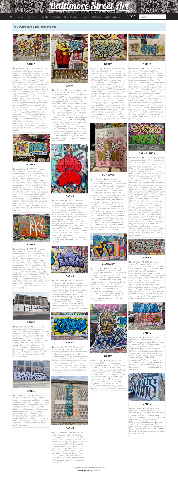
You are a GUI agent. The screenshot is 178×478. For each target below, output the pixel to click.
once (152, 212)
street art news (70, 16)
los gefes (160, 203)
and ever (40, 68)
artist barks (22, 71)
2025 (70, 200)
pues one (137, 221)
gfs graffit (149, 189)
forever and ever (34, 109)
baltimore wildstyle (30, 77)
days (25, 107)
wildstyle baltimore (136, 235)
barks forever (23, 84)
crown (15, 98)
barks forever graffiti (105, 197)
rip (29, 125)
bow (109, 206)
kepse (142, 201)
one (130, 214)
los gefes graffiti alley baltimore (141, 208)
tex (113, 229)
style (29, 128)
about (20, 16)
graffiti (26, 112)
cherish (42, 93)
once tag (158, 212)
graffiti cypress (39, 114)
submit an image (112, 16)
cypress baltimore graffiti (31, 100)
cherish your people (21, 96)
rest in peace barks (26, 123)
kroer (161, 201)
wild (146, 230)
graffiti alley (33, 16)
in (24, 116)
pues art (153, 214)
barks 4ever (113, 190)
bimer (147, 182)
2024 (36, 395)
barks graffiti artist (98, 199)
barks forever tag (23, 87)
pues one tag (148, 221)
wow (116, 229)
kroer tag (132, 203)
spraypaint (43, 125)
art (46, 68)
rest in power (40, 123)
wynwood (56, 16)
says (106, 227)
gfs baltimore (140, 189)
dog (29, 107)
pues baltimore (140, 217)
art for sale (96, 16)
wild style (153, 230)
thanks (28, 354)
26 (35, 68)
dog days (35, 107)
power (31, 121)
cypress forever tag (27, 102)
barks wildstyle (22, 93)
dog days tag (80, 119)
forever (24, 109)
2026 (31, 68)
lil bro (34, 116)
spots (21, 352)
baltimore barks (115, 181)
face (18, 109)
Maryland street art (29, 118)
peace (19, 121)
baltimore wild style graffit (139, 169)
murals (45, 16)
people (25, 121)
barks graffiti (36, 87)
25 (74, 200)
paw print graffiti (101, 293)
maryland (16, 118)
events (84, 16)
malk (134, 210)
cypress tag (17, 107)
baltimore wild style (29, 75)
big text (98, 206)
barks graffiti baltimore (32, 89)
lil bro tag (41, 116)
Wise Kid (96, 470)
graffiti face (17, 116)
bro (36, 93)
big (116, 204)
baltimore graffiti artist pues (140, 164)
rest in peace (61, 133)
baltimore (31, 71)
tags (37, 128)
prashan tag (102, 112)
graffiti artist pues (156, 194)
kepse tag (149, 201)
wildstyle (158, 233)
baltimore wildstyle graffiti (147, 171)
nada (39, 118)
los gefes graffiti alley (153, 205)
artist (15, 71)
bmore (31, 93)
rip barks (34, 125)
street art (22, 128)
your (41, 128)
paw (116, 291)
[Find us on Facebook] (127, 17)
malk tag (141, 210)
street (15, 128)
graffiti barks (28, 114)
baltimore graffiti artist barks (29, 73)
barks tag (97, 204)
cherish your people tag (39, 96)
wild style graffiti (148, 233)
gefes (131, 189)
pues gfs (137, 219)
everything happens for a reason (145, 187)
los (155, 203)
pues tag (135, 223)
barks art (35, 80)
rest (36, 121)
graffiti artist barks (108, 215)
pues (147, 214)
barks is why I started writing (102, 202)
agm (154, 157)
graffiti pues (154, 196)
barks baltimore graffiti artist (110, 195)
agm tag (160, 157)
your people (61, 140)
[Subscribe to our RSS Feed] (135, 17)
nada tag (63, 131)
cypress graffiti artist (38, 105)
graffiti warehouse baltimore (28, 346)
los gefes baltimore (136, 205)
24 (40, 395)
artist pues (151, 160)
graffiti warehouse (136, 198)
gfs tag (150, 192)
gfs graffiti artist (140, 192)
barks (29, 80)
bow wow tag (106, 211)
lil (30, 116)
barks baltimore (24, 82)
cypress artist (31, 98)
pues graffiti (146, 219)
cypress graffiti (41, 102)
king (27, 116)
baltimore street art (136, 167)
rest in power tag (20, 125)
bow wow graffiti (109, 208)
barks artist (111, 193)
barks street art (36, 91)
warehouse (23, 356)
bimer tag (154, 182)
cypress (22, 98)
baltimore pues (157, 164)
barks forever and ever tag (30, 85)
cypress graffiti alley (21, 105)
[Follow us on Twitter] (131, 17)
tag (33, 128)
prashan (94, 112)
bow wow (116, 206)
